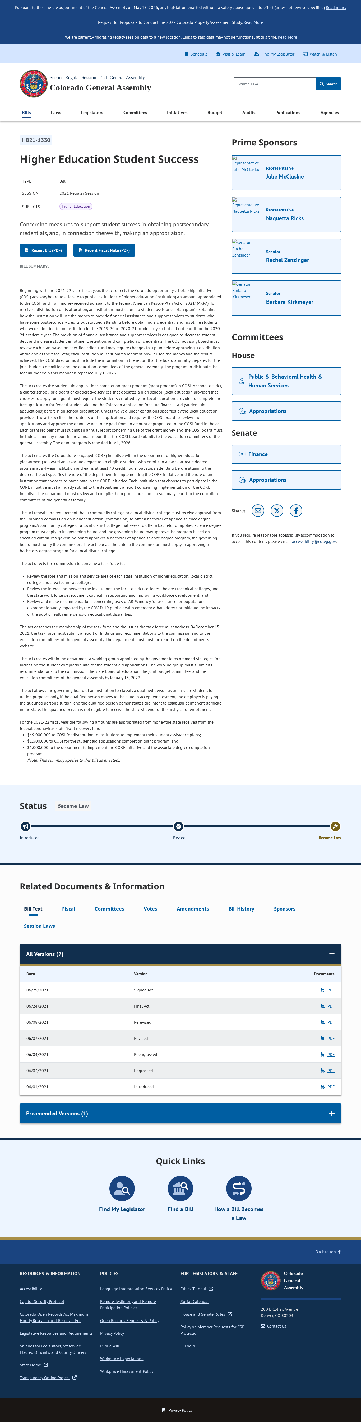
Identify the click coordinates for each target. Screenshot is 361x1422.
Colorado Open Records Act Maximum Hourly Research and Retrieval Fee (54, 1317)
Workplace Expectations (122, 1358)
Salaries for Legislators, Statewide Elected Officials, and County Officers (53, 1349)
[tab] (33, 909)
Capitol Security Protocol (42, 1301)
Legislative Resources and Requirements (56, 1333)
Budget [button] (214, 112)
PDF (331, 990)
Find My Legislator (277, 54)
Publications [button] (287, 112)
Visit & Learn (234, 54)
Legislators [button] (92, 112)
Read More (253, 22)
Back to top (326, 1251)
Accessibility (31, 1288)
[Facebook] (296, 510)
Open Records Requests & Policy (129, 1320)
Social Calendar (195, 1301)
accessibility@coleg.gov (314, 541)
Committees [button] (135, 112)
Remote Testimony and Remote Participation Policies (128, 1304)
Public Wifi (109, 1345)
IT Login (188, 1345)
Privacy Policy (112, 1333)
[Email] (258, 510)
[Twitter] (277, 510)
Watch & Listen (323, 54)
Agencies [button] (330, 112)
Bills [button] (26, 112)
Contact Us (276, 1326)
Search (331, 83)
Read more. (336, 7)
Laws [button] (56, 112)
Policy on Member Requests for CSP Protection (212, 1330)
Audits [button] (249, 112)
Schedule (199, 54)
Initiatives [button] (177, 112)
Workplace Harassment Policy (126, 1371)
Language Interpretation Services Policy (136, 1288)
